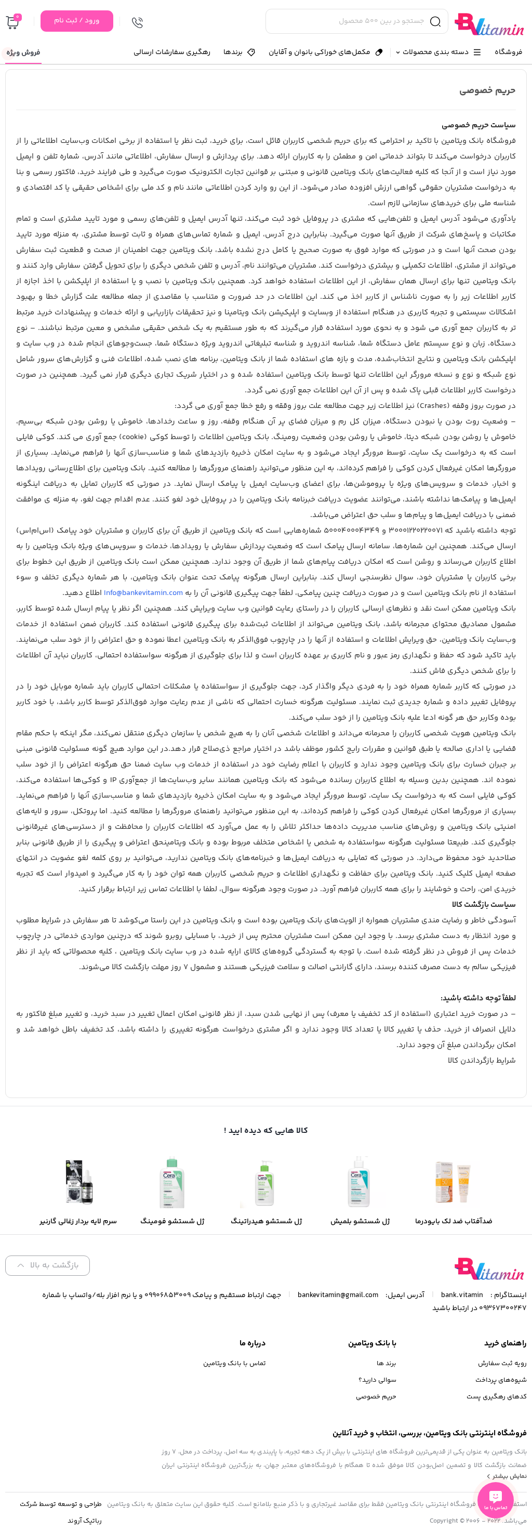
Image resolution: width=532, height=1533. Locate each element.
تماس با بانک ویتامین (234, 1363)
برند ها (386, 1363)
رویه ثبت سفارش (502, 1363)
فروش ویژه (23, 53)
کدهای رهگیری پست (497, 1397)
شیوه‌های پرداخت (501, 1380)
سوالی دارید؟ (377, 1380)
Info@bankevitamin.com (143, 593)
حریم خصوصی (376, 1397)
